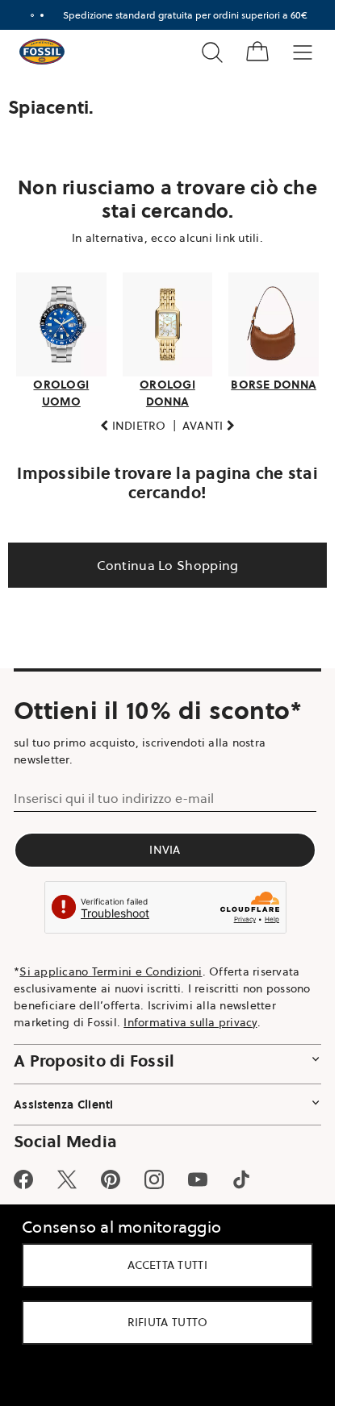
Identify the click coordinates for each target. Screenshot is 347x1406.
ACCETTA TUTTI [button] (167, 1265)
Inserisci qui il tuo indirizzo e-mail (114, 798)
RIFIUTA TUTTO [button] (168, 1322)
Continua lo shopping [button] (168, 565)
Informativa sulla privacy (190, 1022)
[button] (133, 426)
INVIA (164, 850)
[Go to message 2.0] (42, 15)
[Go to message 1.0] (32, 15)
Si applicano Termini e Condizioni (110, 971)
